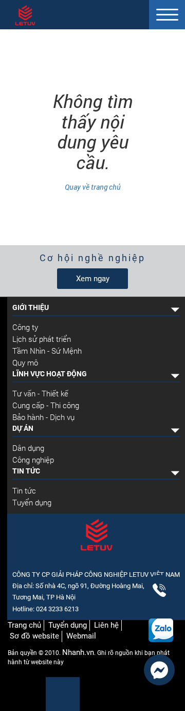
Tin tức (24, 490)
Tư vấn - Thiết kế (40, 393)
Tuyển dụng (31, 502)
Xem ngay (92, 278)
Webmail (81, 636)
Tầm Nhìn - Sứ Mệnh (47, 350)
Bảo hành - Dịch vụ (43, 417)
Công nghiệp (33, 459)
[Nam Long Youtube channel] (32, 693)
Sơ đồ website (34, 636)
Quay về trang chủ (93, 187)
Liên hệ (106, 625)
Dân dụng (28, 448)
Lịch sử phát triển (41, 339)
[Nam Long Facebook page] (16, 693)
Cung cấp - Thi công (45, 405)
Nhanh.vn (78, 652)
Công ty (25, 327)
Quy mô (25, 362)
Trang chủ (24, 625)
